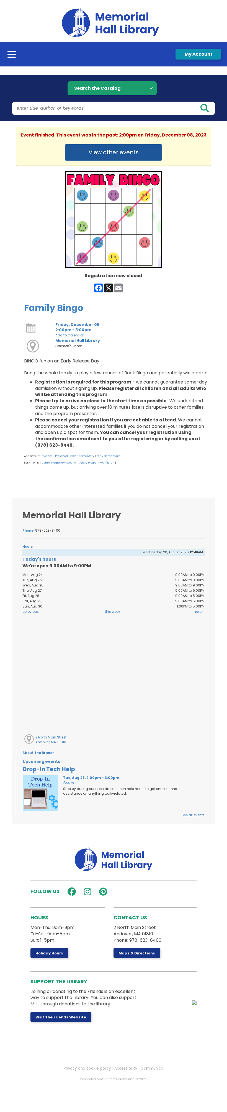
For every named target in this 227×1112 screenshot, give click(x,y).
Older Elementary (82, 456)
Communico (152, 1068)
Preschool (61, 456)
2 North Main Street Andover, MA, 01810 (50, 739)
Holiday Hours (49, 953)
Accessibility (125, 1068)
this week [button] (112, 611)
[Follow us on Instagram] (86, 892)
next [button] (198, 611)
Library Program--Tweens (59, 462)
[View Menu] (12, 56)
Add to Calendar (69, 335)
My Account (198, 54)
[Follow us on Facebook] (70, 892)
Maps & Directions (136, 953)
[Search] (204, 108)
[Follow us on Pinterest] (102, 892)
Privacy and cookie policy (87, 1068)
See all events (193, 815)
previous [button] (31, 611)
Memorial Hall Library (77, 340)
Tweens (47, 456)
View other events (114, 152)
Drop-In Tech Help (49, 769)
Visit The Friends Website (60, 1017)
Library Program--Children (96, 462)
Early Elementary (108, 456)
